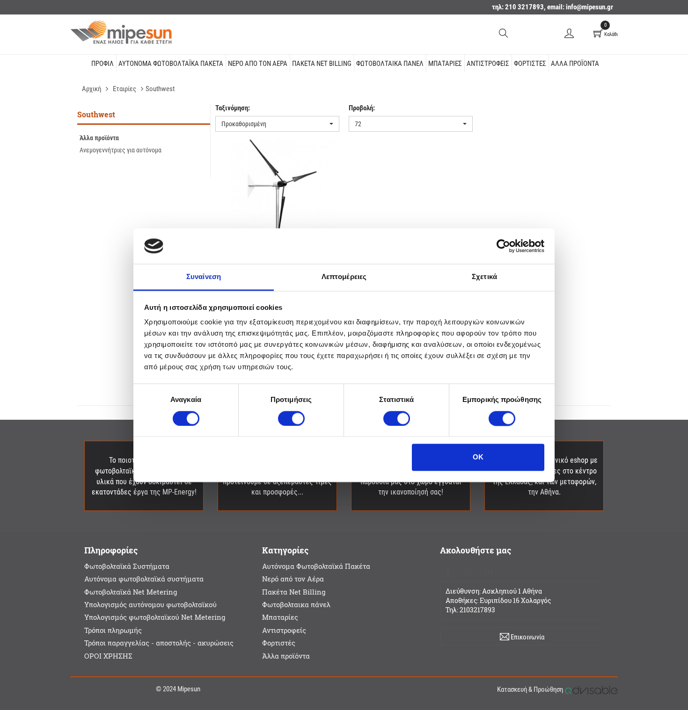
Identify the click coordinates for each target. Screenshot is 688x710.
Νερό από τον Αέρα (257, 63)
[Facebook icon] (448, 570)
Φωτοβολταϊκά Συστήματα (126, 566)
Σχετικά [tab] (484, 277)
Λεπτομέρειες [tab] (344, 277)
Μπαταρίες (445, 63)
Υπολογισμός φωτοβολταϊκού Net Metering (154, 617)
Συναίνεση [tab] (203, 277)
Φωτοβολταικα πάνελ (390, 63)
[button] (277, 124)
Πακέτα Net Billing (321, 63)
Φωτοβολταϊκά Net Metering (130, 591)
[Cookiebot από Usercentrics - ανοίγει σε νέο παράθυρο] (503, 246)
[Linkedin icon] (488, 570)
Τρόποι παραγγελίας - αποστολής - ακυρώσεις (159, 642)
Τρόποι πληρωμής (113, 630)
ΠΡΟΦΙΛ (102, 63)
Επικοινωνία (526, 637)
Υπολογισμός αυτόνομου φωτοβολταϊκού (150, 604)
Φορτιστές (530, 63)
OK (478, 457)
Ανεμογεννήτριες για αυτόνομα (120, 150)
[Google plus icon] (468, 570)
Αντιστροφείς (488, 63)
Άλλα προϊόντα (575, 63)
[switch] (291, 418)
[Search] (503, 33)
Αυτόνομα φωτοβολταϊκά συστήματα (144, 578)
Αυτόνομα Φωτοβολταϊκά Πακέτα (170, 63)
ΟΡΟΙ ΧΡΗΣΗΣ (108, 655)
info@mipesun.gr (589, 7)
